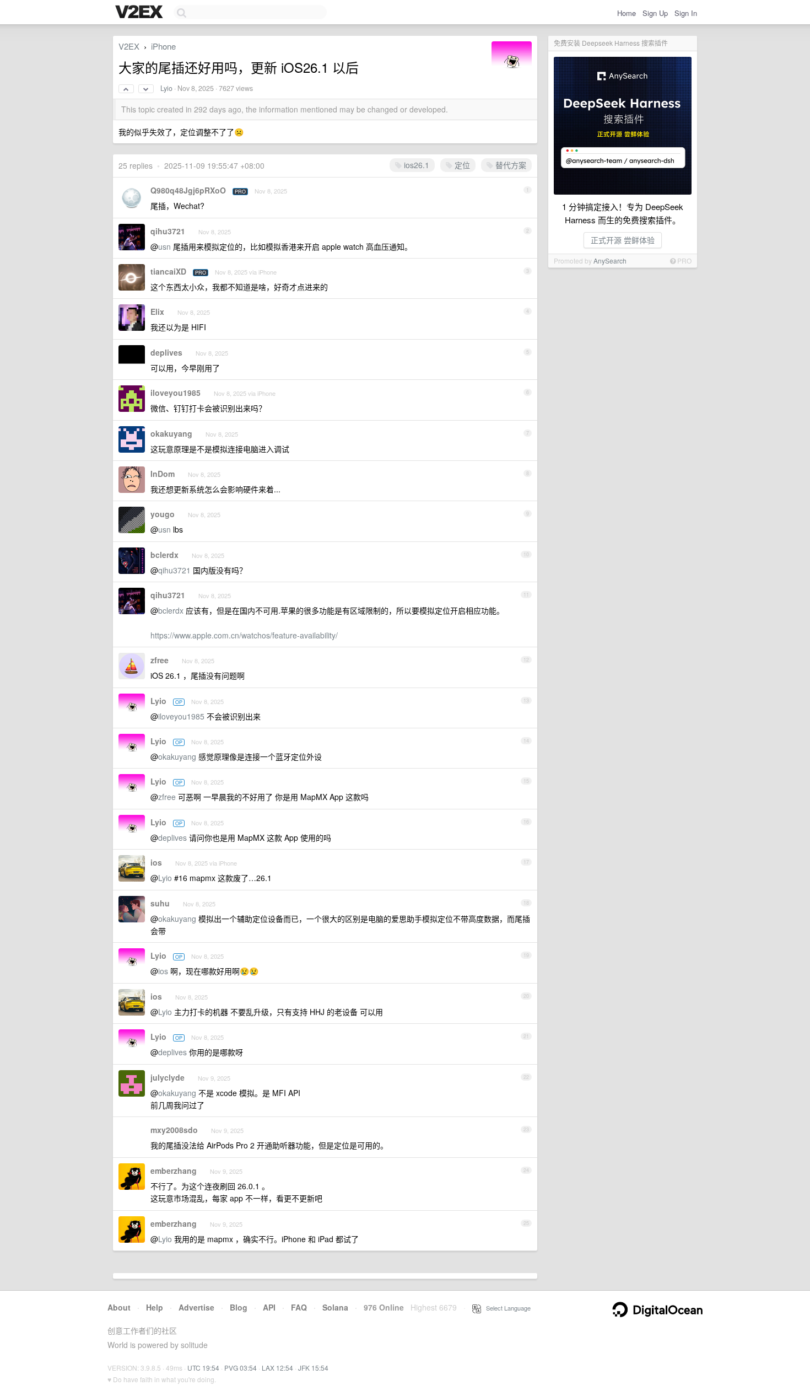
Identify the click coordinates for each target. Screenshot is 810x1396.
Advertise (196, 1307)
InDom (162, 473)
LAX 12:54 (277, 1367)
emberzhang (173, 1170)
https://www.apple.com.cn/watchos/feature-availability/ (244, 635)
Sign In (685, 13)
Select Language (506, 1307)
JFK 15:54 (313, 1367)
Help (154, 1307)
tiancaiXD (168, 271)
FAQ (299, 1307)
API (269, 1307)
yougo (162, 513)
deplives (166, 352)
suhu (160, 903)
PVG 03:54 (240, 1367)
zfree (159, 659)
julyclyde (167, 1077)
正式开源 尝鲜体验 (623, 239)
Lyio (166, 88)
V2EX (128, 46)
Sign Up (655, 13)
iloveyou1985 (175, 392)
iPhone (163, 46)
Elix (157, 311)
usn (164, 246)
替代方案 (509, 164)
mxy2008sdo (174, 1129)
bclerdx (164, 554)
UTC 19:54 (203, 1367)
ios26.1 (415, 164)
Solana (335, 1307)
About (119, 1307)
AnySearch (610, 260)
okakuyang (171, 433)
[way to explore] (140, 12)
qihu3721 (167, 231)
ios (156, 862)
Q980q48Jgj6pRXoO (188, 190)
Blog (238, 1307)
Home (626, 13)
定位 (461, 164)
